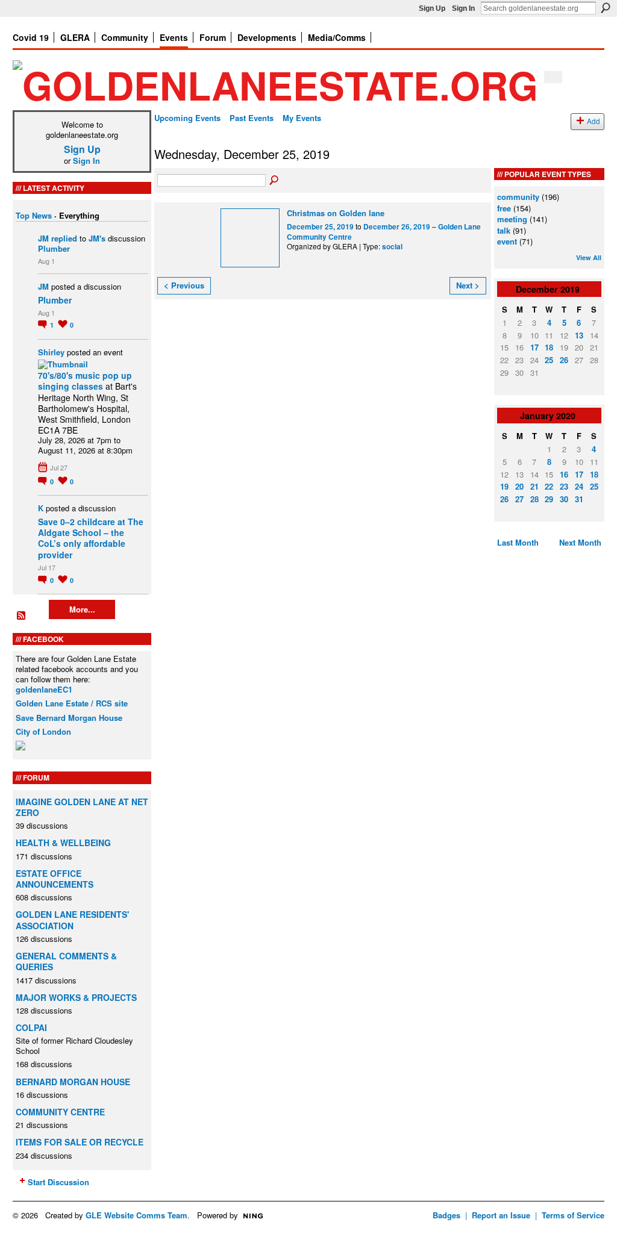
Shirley (51, 352)
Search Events (274, 180)
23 (564, 486)
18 (549, 347)
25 (549, 360)
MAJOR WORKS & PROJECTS (76, 997)
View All (588, 257)
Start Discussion (58, 1182)
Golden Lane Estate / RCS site (72, 703)
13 (579, 335)
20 (519, 486)
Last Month (518, 542)
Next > (468, 285)
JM (43, 238)
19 (504, 486)
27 (519, 499)
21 (534, 486)
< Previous (184, 285)
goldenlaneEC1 (44, 689)
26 (564, 360)
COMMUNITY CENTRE (60, 1112)
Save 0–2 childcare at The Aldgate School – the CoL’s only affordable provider (90, 538)
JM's (97, 238)
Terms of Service (573, 1215)
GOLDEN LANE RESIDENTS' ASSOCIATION (72, 919)
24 (579, 486)
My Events (302, 117)
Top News (34, 215)
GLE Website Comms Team (136, 1215)
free (504, 208)
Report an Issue (501, 1215)
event (507, 241)
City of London (43, 731)
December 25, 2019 (320, 227)
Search (605, 7)
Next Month (580, 542)
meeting (512, 219)
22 (549, 486)
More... (82, 609)
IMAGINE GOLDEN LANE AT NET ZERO (82, 807)
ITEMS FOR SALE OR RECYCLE (79, 1142)
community (518, 196)
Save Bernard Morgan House (69, 717)
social (392, 247)
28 (534, 499)
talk (503, 230)
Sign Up (432, 8)
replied (64, 238)
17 (534, 347)
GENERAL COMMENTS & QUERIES (66, 961)
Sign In (463, 8)
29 (549, 499)
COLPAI (31, 1027)
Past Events (252, 117)
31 (579, 499)
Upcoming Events (187, 117)
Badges (446, 1215)
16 (564, 474)
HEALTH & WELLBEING (63, 843)
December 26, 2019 (396, 227)
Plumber (54, 248)
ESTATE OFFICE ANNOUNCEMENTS (54, 878)
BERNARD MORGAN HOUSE (73, 1082)
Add (593, 121)
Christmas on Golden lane (335, 213)
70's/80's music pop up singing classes (85, 380)
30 (564, 499)
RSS (21, 616)
